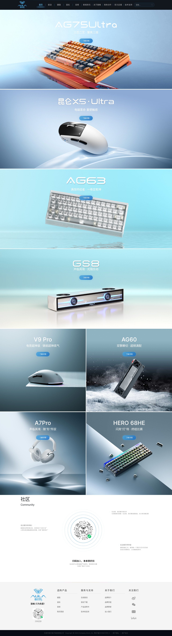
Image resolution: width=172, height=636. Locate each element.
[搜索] (152, 4)
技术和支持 (85, 612)
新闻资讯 (87, 5)
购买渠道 (60, 612)
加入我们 (108, 612)
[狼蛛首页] (27, 5)
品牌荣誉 (108, 607)
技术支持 (128, 5)
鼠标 (68, 5)
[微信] (134, 605)
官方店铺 (118, 5)
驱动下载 (84, 602)
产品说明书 (85, 607)
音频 (77, 5)
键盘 (59, 5)
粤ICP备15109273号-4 (102, 633)
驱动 (50, 5)
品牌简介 (108, 597)
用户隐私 (116, 633)
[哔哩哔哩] (134, 618)
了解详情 (86, 41)
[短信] (134, 612)
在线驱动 (84, 597)
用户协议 (125, 633)
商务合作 (108, 5)
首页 (41, 5)
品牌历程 (108, 602)
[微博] (134, 598)
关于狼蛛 (97, 5)
